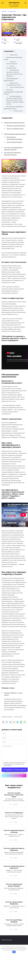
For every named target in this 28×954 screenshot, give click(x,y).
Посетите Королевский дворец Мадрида (14, 885)
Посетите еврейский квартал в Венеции (14, 831)
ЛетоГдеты (14, 3)
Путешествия (7, 33)
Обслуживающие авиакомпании (15, 134)
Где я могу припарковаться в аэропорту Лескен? (13, 92)
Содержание (13, 55)
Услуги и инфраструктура (15, 128)
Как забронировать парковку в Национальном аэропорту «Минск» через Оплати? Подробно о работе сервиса (15, 100)
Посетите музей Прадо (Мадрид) (14, 920)
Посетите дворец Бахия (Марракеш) (14, 903)
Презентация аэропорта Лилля (14, 122)
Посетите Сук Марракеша (14, 812)
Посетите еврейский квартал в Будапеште (14, 867)
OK (14, 951)
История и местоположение (16, 125)
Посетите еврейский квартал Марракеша (14, 849)
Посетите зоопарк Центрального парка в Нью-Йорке (14, 794)
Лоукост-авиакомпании (16, 87)
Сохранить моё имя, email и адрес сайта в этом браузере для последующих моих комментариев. (14, 764)
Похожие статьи (18, 111)
